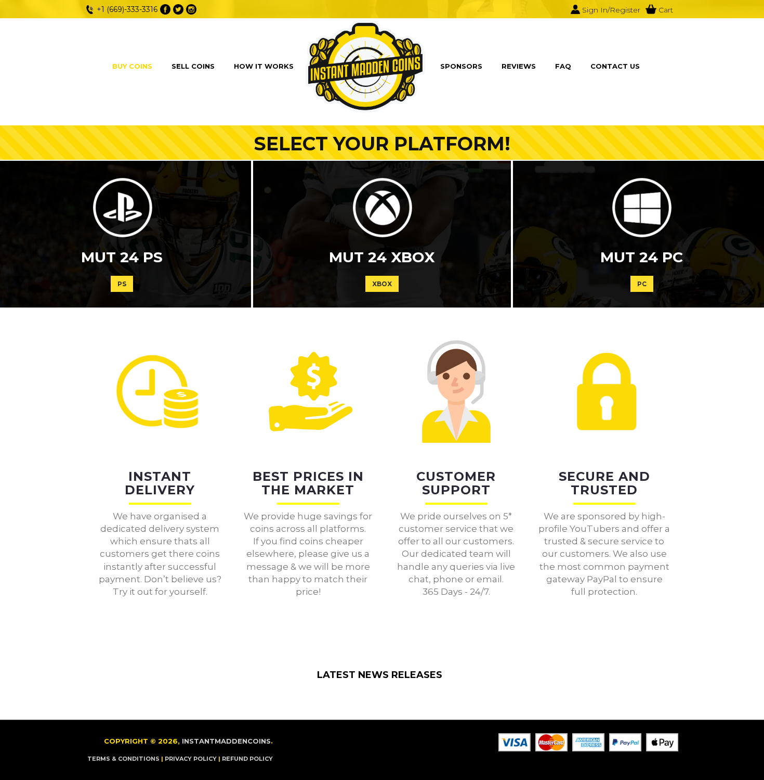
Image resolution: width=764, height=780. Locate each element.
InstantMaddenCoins (226, 741)
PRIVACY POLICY (191, 758)
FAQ (563, 66)
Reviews (519, 66)
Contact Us (615, 66)
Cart (664, 10)
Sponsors (461, 66)
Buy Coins (132, 66)
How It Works (264, 66)
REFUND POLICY (247, 758)
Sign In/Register (610, 10)
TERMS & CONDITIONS (123, 758)
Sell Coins (193, 66)
